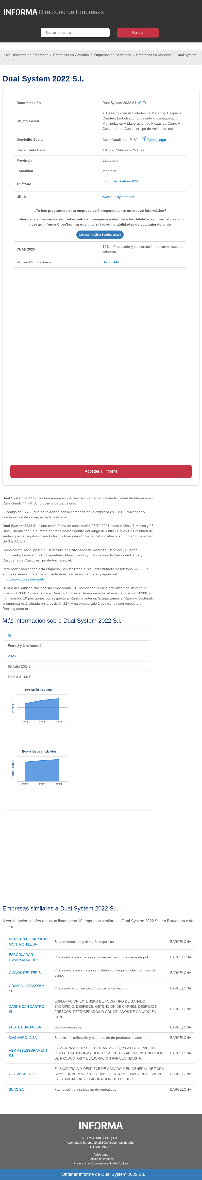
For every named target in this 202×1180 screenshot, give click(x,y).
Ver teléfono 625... (126, 181)
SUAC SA (16, 1089)
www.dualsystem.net (118, 197)
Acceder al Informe (101, 471)
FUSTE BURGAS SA (25, 1027)
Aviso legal (101, 1154)
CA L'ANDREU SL (22, 1074)
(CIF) (142, 103)
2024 (12, 656)
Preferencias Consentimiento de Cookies (101, 1163)
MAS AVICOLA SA (23, 1038)
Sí (9, 635)
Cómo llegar (156, 140)
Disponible (110, 262)
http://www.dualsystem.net (22, 579)
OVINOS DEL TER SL (26, 973)
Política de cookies (101, 1159)
